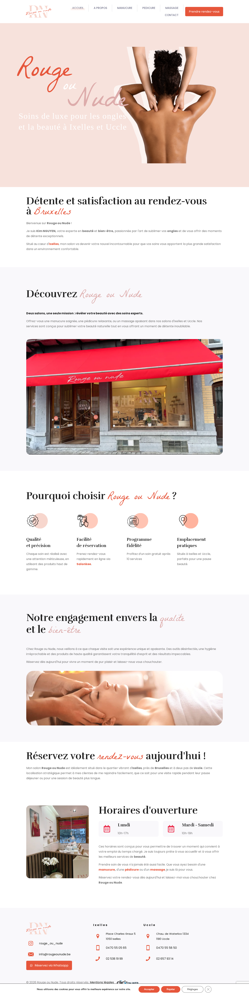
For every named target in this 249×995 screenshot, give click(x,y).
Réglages (192, 989)
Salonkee (84, 564)
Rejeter (171, 989)
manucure (107, 870)
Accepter (149, 989)
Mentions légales (102, 982)
